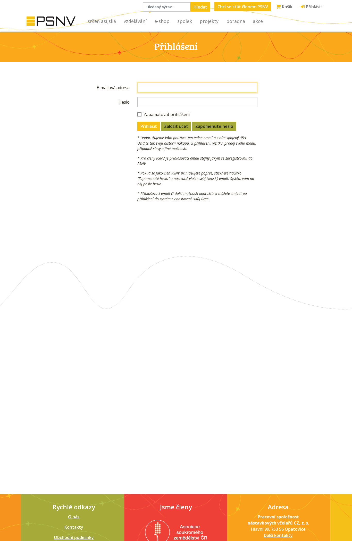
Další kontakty (278, 535)
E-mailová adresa (113, 87)
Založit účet (176, 126)
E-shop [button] (162, 21)
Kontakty (73, 527)
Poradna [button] (235, 21)
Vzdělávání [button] (135, 21)
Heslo (124, 102)
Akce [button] (258, 21)
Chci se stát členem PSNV (242, 7)
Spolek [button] (184, 21)
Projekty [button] (209, 21)
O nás (73, 517)
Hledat (200, 7)
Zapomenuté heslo (214, 126)
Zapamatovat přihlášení (167, 114)
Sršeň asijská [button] (102, 21)
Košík (286, 7)
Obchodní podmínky (74, 537)
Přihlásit (313, 7)
